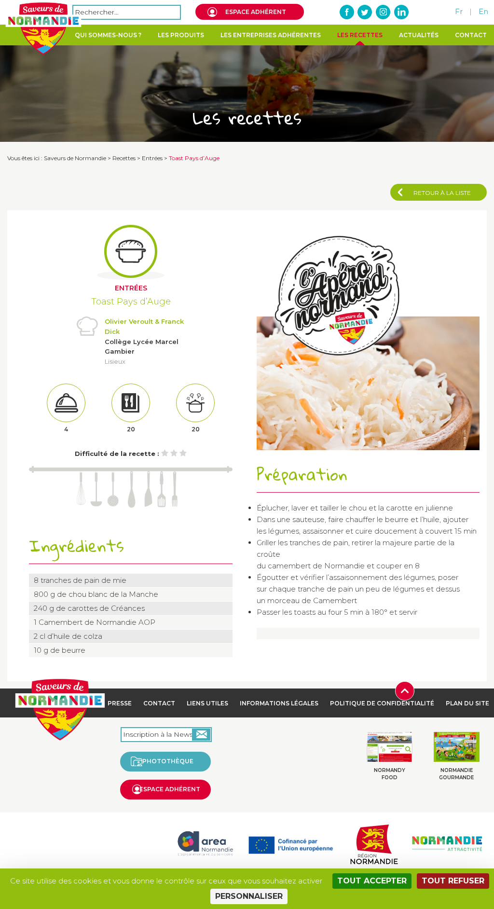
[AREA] (205, 842)
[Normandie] (373, 842)
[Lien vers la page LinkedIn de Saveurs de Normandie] (401, 12)
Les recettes (360, 35)
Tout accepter (372, 880)
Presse (120, 703)
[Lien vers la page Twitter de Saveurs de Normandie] (365, 12)
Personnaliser (249, 896)
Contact (471, 35)
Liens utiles (207, 703)
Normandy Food (389, 774)
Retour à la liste (442, 192)
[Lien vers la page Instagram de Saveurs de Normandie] (383, 12)
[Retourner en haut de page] (404, 690)
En (483, 11)
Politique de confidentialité (382, 703)
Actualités (419, 35)
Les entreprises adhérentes (270, 35)
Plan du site (467, 703)
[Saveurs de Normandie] (43, 28)
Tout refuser (453, 880)
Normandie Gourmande (456, 774)
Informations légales (279, 703)
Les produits (181, 35)
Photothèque (167, 761)
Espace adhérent (255, 11)
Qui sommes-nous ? (108, 35)
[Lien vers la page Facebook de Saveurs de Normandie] (347, 12)
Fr (459, 11)
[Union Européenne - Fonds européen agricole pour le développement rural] (291, 842)
